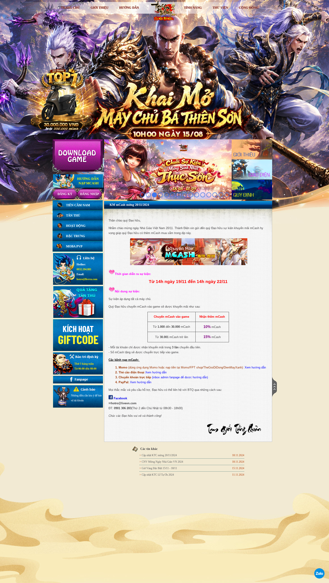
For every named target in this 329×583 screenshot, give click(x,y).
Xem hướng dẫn (255, 367)
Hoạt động (75, 226)
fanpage (175, 377)
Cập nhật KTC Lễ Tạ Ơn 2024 (158, 474)
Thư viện (220, 7)
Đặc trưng (75, 236)
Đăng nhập (89, 194)
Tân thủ (73, 215)
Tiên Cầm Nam (78, 205)
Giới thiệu (100, 7)
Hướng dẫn (129, 7)
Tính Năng (193, 7)
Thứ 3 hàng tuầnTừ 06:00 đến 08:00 (85, 366)
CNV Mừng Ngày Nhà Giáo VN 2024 (162, 461)
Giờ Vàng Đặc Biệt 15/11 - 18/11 (159, 468)
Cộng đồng (248, 7)
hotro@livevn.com (87, 279)
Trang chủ (70, 7)
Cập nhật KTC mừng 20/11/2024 (159, 455)
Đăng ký (65, 194)
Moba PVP (74, 246)
